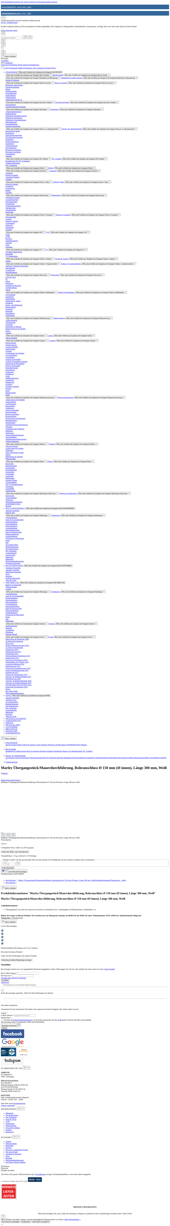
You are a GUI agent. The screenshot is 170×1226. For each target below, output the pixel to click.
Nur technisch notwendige (10, 1222)
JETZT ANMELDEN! (9, 23)
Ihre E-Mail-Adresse (9, 973)
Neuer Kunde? (109, 969)
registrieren (9, 63)
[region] (85, 810)
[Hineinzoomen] (13, 835)
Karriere (9, 1148)
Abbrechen (5, 982)
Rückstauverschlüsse (142, 758)
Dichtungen (24, 758)
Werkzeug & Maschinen (57, 745)
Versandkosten (40, 1174)
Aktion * (4, 1013)
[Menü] (3, 33)
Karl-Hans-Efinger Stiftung (15, 1162)
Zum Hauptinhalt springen (11, 2)
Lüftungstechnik (101, 758)
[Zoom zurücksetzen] (8, 835)
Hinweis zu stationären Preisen (17, 1150)
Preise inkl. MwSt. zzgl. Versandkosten (15, 852)
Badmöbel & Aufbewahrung (16, 751)
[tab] (66, 880)
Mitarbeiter (10, 1146)
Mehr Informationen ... (72, 1219)
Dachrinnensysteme (13, 758)
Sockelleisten (155, 758)
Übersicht (4, 65)
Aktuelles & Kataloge (13, 1154)
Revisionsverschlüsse (126, 758)
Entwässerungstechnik (37, 758)
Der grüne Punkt (12, 1152)
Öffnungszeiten (11, 1144)
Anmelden (5, 61)
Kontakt (8, 1130)
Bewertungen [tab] (11, 883)
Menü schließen (10, 56)
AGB (59, 1020)
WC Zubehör (87, 751)
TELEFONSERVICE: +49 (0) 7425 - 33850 (16, 7)
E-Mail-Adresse (7, 1015)
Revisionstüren (113, 758)
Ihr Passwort (6, 976)
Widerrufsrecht (11, 1126)
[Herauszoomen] (3, 835)
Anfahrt (8, 1142)
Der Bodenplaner (12, 1115)
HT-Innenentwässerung (55, 758)
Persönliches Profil (15, 65)
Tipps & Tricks (11, 1119)
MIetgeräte (9, 1113)
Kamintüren (90, 758)
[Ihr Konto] (3, 52)
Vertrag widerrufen (8, 1105)
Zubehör (163, 758)
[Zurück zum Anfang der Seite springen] (3, 1216)
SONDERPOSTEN (73, 745)
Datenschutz (10, 1124)
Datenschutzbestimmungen (23, 1020)
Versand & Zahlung (13, 1128)
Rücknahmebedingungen (15, 1160)
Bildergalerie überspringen (10, 780)
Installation (68, 758)
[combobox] (11, 38)
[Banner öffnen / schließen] (3, 18)
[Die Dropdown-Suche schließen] (30, 37)
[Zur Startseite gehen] (9, 30)
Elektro (19, 745)
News (8, 1156)
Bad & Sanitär (11, 745)
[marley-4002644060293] (40, 782)
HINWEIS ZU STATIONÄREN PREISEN (16, 33)
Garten (38, 745)
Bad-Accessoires (33, 751)
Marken (84, 745)
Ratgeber (9, 1158)
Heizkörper (58, 751)
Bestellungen (34, 65)
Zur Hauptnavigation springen (46, 2)
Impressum (10, 1132)
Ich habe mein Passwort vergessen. (13, 978)
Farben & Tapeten (29, 745)
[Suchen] (25, 37)
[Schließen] (2, 832)
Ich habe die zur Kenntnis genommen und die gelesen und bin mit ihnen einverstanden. (48, 1020)
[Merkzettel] (2, 49)
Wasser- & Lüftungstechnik (72, 751)
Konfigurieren (25, 1222)
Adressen (26, 65)
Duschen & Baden (47, 751)
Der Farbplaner (11, 1117)
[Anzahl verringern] (5, 863)
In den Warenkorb (8, 868)
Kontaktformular (19, 1103)
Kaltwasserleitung (79, 758)
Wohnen (44, 745)
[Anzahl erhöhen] (18, 863)
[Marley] (85, 773)
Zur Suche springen (28, 2)
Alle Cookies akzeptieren (40, 1222)
